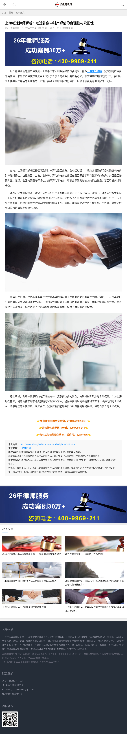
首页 (4, 12)
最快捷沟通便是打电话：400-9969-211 (63, 427)
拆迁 (11, 12)
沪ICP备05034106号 (50, 662)
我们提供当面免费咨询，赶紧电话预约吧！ (63, 421)
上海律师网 (25, 448)
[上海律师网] (63, 6)
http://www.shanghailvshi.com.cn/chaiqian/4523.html (47, 444)
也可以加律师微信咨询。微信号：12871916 (63, 434)
